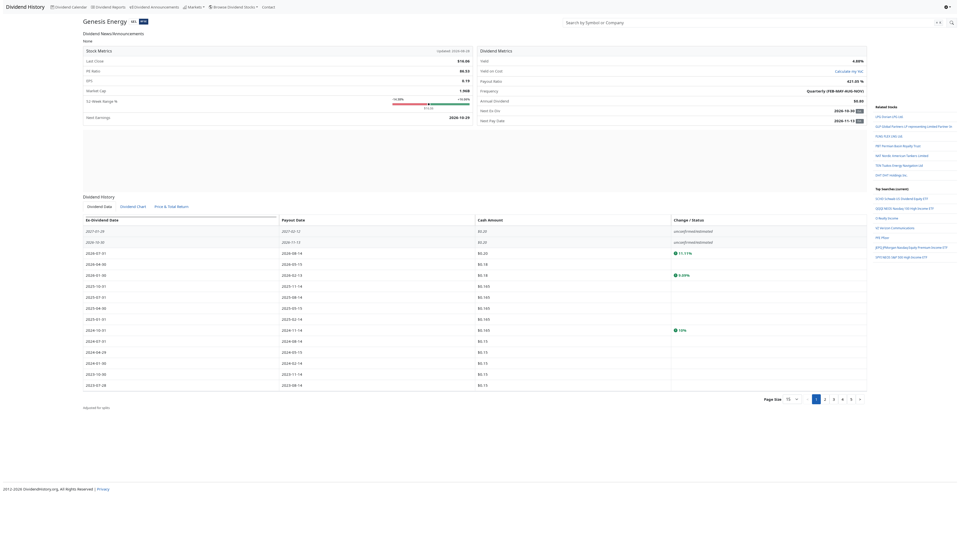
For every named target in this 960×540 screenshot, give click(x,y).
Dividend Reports (111, 7)
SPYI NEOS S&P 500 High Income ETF (901, 257)
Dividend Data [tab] (99, 206)
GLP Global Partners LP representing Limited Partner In (914, 126)
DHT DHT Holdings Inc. (892, 175)
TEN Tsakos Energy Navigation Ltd (899, 166)
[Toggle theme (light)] (947, 7)
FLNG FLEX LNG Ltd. (889, 136)
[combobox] (755, 23)
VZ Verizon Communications (895, 228)
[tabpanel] (475, 312)
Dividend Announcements (156, 7)
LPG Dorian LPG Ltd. (889, 117)
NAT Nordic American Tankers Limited (902, 156)
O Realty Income (887, 218)
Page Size (773, 399)
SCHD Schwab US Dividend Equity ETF (902, 199)
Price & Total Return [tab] (171, 206)
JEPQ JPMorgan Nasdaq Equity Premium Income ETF (912, 248)
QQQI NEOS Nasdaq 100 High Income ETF (905, 208)
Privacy (103, 489)
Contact (268, 7)
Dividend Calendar (71, 7)
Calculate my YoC (849, 71)
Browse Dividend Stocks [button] (234, 7)
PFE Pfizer (882, 238)
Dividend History (25, 7)
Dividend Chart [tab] (133, 206)
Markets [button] (195, 7)
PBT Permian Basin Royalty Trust (898, 146)
